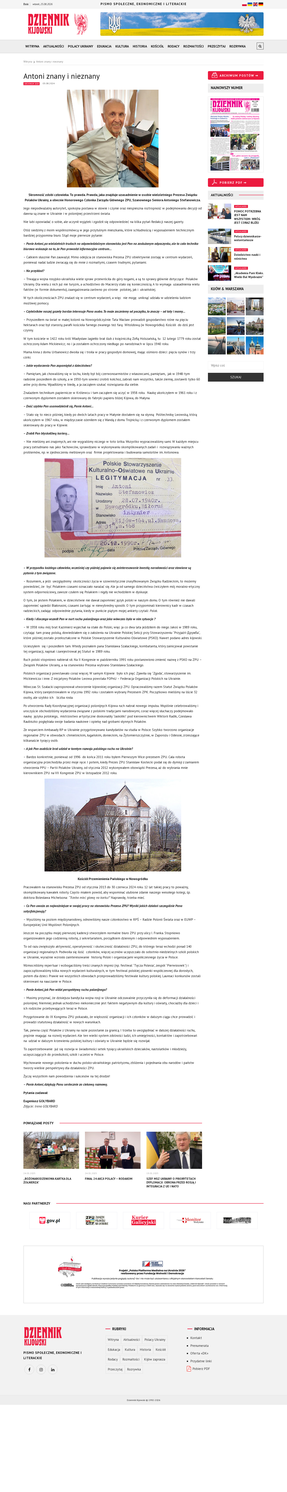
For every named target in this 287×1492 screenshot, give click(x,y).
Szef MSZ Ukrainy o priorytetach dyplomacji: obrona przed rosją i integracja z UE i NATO (171, 1182)
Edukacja (104, 46)
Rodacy (173, 46)
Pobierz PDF (201, 1369)
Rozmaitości (193, 46)
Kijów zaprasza (154, 1359)
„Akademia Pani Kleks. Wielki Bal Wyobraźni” (249, 275)
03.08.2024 (49, 83)
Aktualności (53, 46)
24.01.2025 (29, 1173)
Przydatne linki (201, 1361)
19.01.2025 (152, 1173)
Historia (140, 46)
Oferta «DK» (199, 1353)
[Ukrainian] (250, 4)
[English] (255, 4)
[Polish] (244, 4)
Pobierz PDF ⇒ (233, 182)
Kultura (122, 46)
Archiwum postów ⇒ (239, 75)
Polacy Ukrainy (80, 46)
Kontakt (196, 1338)
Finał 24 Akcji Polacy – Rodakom (108, 1179)
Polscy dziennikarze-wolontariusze (247, 238)
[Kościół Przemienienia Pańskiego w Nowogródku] (113, 827)
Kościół (157, 46)
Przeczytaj (217, 46)
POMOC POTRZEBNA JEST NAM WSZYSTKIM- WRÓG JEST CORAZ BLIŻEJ (247, 217)
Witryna (32, 46)
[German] (261, 4)
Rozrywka (237, 46)
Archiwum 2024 (31, 83)
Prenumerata (199, 1346)
